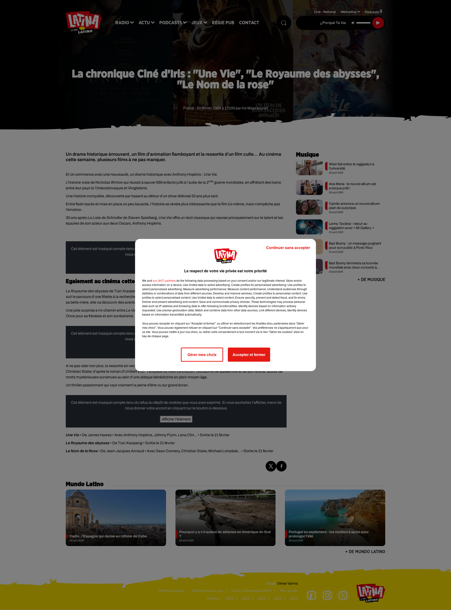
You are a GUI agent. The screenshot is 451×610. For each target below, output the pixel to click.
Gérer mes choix (202, 354)
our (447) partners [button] (164, 280)
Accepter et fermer (249, 354)
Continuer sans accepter (288, 247)
